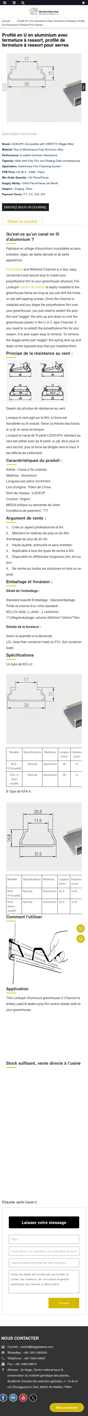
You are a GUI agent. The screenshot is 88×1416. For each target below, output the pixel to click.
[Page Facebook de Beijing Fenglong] (6, 1398)
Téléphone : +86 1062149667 (27, 1358)
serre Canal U (27, 1202)
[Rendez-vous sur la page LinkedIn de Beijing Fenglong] (16, 1398)
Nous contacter (67, 1407)
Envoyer (64, 1303)
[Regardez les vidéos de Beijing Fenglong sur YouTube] (26, 1398)
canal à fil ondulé (32, 287)
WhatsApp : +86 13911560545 (28, 1352)
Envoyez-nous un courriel (25, 207)
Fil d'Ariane (14, 269)
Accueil (6, 20)
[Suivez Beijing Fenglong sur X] (35, 1397)
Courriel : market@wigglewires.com (31, 1347)
